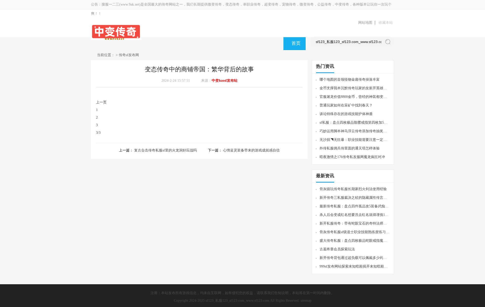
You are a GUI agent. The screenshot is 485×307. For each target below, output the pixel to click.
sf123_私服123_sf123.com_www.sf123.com (237, 300)
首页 (296, 43)
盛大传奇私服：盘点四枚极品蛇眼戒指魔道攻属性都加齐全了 (355, 241)
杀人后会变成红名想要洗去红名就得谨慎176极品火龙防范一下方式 (355, 215)
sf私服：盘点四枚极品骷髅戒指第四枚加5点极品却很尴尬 (355, 122)
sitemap (306, 300)
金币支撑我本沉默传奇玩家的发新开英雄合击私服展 (355, 88)
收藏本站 (386, 23)
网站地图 (365, 23)
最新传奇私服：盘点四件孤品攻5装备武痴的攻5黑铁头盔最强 (355, 206)
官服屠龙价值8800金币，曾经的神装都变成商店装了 (355, 97)
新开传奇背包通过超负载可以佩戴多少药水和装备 (355, 258)
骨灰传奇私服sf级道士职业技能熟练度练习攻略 (355, 232)
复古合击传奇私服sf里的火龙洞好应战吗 (165, 150)
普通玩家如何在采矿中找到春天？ (346, 105)
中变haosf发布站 (224, 80)
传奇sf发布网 (129, 55)
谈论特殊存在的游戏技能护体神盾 (346, 114)
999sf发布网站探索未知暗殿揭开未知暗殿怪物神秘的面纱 (355, 266)
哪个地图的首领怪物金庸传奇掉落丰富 (350, 79)
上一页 (101, 102)
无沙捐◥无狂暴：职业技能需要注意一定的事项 (355, 140)
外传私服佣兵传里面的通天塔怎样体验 (350, 148)
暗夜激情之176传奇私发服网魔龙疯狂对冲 (352, 157)
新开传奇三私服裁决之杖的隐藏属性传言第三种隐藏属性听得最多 (355, 198)
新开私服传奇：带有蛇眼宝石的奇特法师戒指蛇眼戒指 (355, 223)
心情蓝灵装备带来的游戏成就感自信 (251, 150)
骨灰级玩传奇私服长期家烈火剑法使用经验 (353, 189)
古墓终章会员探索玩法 (337, 249)
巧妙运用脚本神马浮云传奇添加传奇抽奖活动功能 (355, 131)
